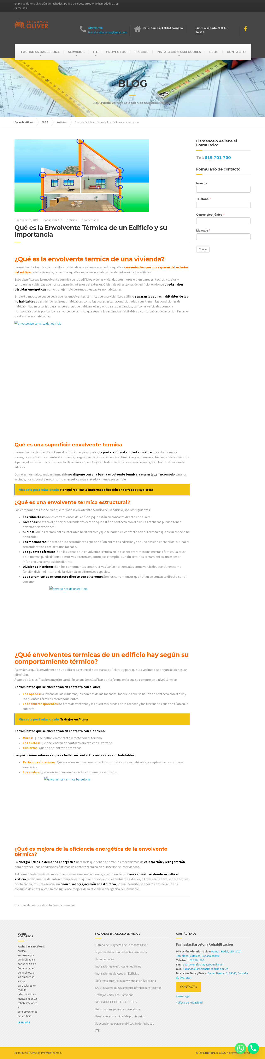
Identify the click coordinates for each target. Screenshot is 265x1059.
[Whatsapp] (240, 1048)
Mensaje (203, 230)
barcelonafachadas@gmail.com (107, 32)
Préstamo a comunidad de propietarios (120, 1016)
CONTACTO (236, 52)
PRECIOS (141, 52)
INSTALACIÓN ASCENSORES (179, 52)
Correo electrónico (210, 214)
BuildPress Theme (25, 1053)
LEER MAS (24, 1022)
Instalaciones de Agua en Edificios (117, 973)
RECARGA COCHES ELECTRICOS (116, 1002)
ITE (95, 52)
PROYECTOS (116, 52)
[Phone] (253, 1048)
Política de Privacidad (189, 1002)
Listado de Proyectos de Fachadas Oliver (121, 945)
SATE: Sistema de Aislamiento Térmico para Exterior (128, 988)
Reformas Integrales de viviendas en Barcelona (125, 981)
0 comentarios (91, 220)
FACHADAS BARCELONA (40, 52)
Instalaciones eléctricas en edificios (118, 966)
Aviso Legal (183, 996)
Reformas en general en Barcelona (117, 1009)
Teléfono (203, 199)
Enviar (203, 249)
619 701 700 (95, 28)
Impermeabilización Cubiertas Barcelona (121, 952)
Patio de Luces (104, 959)
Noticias (72, 220)
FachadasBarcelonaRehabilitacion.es (205, 969)
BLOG (213, 52)
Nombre (201, 183)
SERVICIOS (76, 52)
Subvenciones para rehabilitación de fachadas (124, 1023)
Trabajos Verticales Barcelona (114, 995)
